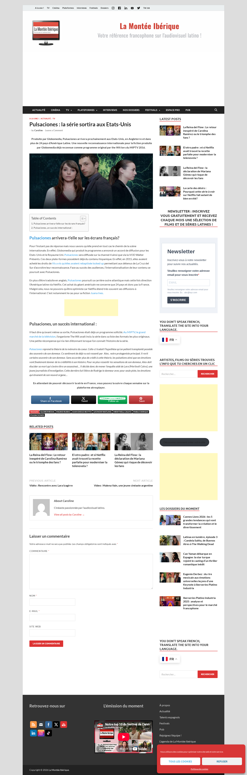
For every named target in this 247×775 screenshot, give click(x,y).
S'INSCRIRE (178, 300)
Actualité (38, 110)
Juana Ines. (97, 293)
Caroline (38, 130)
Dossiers (104, 8)
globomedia (47, 411)
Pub (188, 110)
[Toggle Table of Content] (81, 218)
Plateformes (68, 8)
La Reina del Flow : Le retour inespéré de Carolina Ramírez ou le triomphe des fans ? (48, 458)
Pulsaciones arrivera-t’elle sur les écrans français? (59, 223)
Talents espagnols (169, 717)
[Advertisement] (123, 81)
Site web (35, 626)
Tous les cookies (180, 761)
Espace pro (173, 110)
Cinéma (55, 8)
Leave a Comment (54, 130)
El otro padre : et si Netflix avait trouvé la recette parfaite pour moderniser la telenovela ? (89, 460)
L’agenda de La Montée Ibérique (177, 741)
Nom (33, 595)
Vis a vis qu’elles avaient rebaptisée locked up (78, 263)
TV (48, 8)
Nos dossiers (131, 110)
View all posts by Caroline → (69, 514)
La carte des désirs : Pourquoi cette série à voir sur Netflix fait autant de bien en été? (199, 193)
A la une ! (39, 8)
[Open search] (215, 110)
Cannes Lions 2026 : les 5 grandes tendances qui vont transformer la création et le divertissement (200, 522)
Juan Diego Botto (82, 411)
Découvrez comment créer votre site (184, 442)
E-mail (34, 611)
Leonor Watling (103, 411)
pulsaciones (37, 415)
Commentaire (39, 551)
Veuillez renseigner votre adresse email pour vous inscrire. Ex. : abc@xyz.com (187, 291)
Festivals (94, 8)
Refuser (222, 761)
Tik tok (146, 8)
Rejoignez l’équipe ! (170, 735)
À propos (164, 705)
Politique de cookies (199, 769)
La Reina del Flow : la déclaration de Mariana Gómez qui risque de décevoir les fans (133, 460)
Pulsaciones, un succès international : (53, 227)
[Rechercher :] (189, 374)
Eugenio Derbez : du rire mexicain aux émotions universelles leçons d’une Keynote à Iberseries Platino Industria (200, 580)
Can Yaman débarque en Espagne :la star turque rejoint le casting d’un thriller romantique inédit (200, 559)
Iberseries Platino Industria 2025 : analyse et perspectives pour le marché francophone (200, 603)
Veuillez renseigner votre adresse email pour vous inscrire (188, 272)
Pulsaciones (40, 237)
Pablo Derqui (140, 411)
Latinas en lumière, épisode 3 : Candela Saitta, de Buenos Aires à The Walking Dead (200, 540)
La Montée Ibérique (59, 769)
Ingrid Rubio (63, 411)
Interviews (82, 8)
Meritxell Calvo (122, 411)
